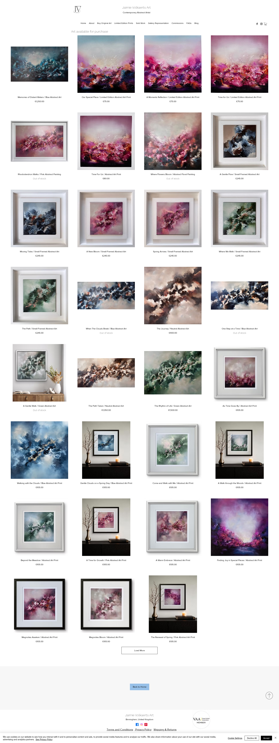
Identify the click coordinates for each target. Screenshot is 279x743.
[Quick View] (39, 64)
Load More (139, 650)
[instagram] (261, 23)
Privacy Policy (143, 729)
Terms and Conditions (120, 729)
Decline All (252, 738)
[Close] (275, 738)
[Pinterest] (145, 724)
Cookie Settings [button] (235, 738)
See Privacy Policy (44, 739)
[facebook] (257, 23)
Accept (266, 738)
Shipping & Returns (165, 729)
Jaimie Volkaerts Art (136, 7)
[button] (265, 23)
